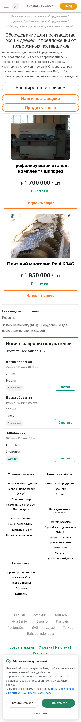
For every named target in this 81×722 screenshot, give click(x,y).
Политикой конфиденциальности (30, 692)
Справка (45, 647)
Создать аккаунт (22, 647)
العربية (50, 627)
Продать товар (40, 107)
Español (42, 621)
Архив (60, 494)
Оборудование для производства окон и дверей (40, 26)
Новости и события (60, 474)
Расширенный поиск (39, 87)
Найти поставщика (40, 98)
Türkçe (68, 627)
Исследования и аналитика (60, 511)
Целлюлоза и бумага (60, 558)
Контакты (21, 593)
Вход (68, 6)
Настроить (40, 713)
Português (15, 627)
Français (62, 621)
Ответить (65, 387)
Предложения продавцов (21, 483)
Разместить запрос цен (21, 504)
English (19, 615)
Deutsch (60, 615)
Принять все (58, 703)
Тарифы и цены (21, 582)
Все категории (20, 16)
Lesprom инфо (21, 563)
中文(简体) (20, 621)
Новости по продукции (59, 483)
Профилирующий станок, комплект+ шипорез (40, 168)
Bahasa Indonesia (40, 634)
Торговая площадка (21, 474)
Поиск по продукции (21, 523)
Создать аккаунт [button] (40, 6)
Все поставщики (21, 518)
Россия (7, 318)
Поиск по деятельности (21, 535)
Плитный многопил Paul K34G (40, 264)
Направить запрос (40, 203)
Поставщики (21, 509)
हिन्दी (34, 627)
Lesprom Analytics (60, 521)
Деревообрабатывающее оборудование (39, 21)
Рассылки (60, 488)
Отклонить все (22, 703)
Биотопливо (60, 547)
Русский (39, 615)
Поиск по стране (21, 529)
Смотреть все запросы (25, 351)
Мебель (60, 553)
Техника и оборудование (50, 16)
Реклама (21, 588)
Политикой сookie (62, 688)
